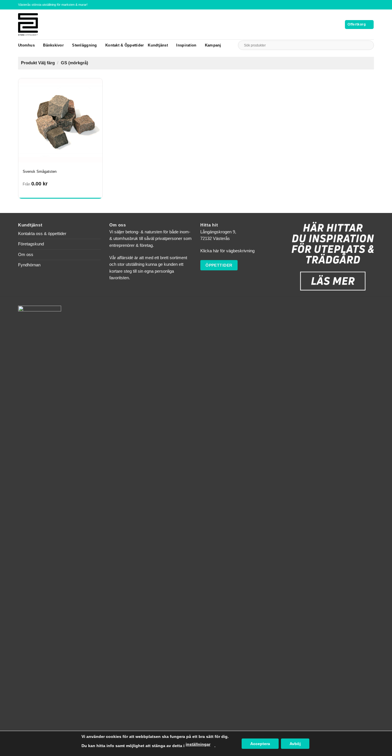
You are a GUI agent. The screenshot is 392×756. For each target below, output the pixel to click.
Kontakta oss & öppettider (42, 233)
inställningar (198, 744)
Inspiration (186, 45)
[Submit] (368, 45)
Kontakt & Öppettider (124, 45)
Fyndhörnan (29, 265)
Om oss (25, 254)
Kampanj (213, 45)
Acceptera (260, 743)
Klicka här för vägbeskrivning (227, 251)
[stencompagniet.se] (38, 24)
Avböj (295, 743)
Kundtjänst (158, 45)
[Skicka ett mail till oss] (371, 4)
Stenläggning (84, 45)
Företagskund (31, 244)
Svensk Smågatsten (40, 171)
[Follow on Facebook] (361, 4)
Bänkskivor (53, 45)
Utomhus (26, 45)
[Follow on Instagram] (366, 4)
